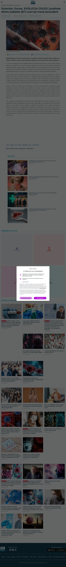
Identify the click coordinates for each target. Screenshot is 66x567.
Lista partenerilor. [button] (42, 288)
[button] (33, 282)
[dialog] (33, 283)
